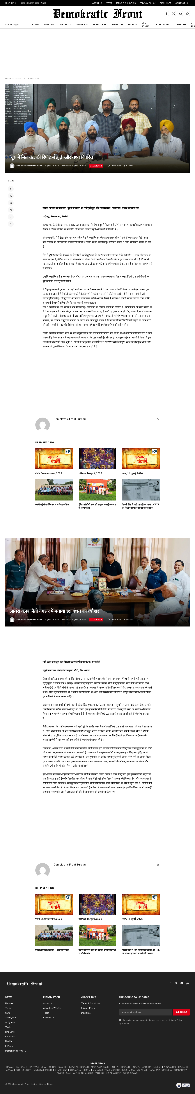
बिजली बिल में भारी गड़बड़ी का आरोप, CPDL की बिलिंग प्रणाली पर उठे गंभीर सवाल (141, 506)
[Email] (11, 217)
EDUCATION (163, 24)
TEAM (109, 3)
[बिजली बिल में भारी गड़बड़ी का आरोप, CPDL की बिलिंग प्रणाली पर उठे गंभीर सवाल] (141, 489)
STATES (80, 24)
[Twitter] (11, 196)
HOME (35, 24)
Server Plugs (46, 1084)
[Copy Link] (11, 224)
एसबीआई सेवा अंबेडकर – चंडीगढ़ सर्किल (52, 504)
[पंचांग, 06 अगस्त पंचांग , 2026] (54, 458)
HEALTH (181, 24)
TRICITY (64, 24)
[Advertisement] (97, 53)
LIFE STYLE (145, 25)
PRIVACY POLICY (148, 3)
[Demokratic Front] (97, 13)
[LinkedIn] (11, 203)
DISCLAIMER (165, 3)
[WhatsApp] (11, 210)
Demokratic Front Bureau (30, 165)
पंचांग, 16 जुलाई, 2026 (132, 473)
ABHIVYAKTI (99, 24)
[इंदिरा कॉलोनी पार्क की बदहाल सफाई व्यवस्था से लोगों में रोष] (97, 489)
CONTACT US (181, 3)
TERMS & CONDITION (126, 3)
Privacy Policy (175, 1020)
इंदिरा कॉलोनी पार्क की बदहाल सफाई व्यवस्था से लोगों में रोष (97, 506)
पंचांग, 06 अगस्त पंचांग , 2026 (33, 3)
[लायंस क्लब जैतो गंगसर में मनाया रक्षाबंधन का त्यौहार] (97, 582)
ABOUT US (97, 3)
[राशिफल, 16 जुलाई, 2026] (97, 458)
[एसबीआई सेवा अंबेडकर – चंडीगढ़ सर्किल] (54, 489)
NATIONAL (49, 24)
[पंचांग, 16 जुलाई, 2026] (141, 458)
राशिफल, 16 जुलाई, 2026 (90, 473)
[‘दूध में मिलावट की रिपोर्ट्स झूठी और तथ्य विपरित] (97, 128)
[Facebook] (11, 189)
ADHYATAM (117, 24)
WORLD (132, 24)
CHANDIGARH (96, 166)
